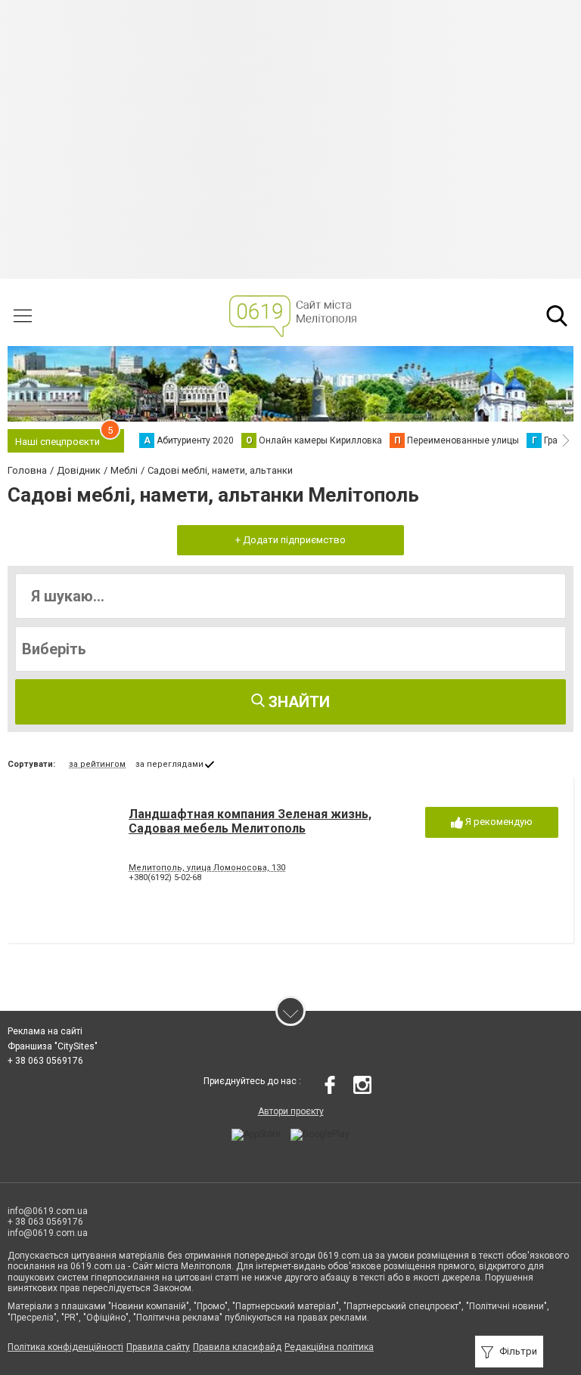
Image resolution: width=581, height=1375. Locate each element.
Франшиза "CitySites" (53, 1046)
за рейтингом (97, 764)
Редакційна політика (329, 1347)
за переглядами (169, 764)
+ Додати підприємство (290, 539)
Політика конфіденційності (65, 1347)
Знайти (297, 702)
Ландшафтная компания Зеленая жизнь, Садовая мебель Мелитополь (250, 821)
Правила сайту (158, 1347)
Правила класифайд (237, 1347)
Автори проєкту (291, 1111)
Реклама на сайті (45, 1031)
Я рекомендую (498, 821)
